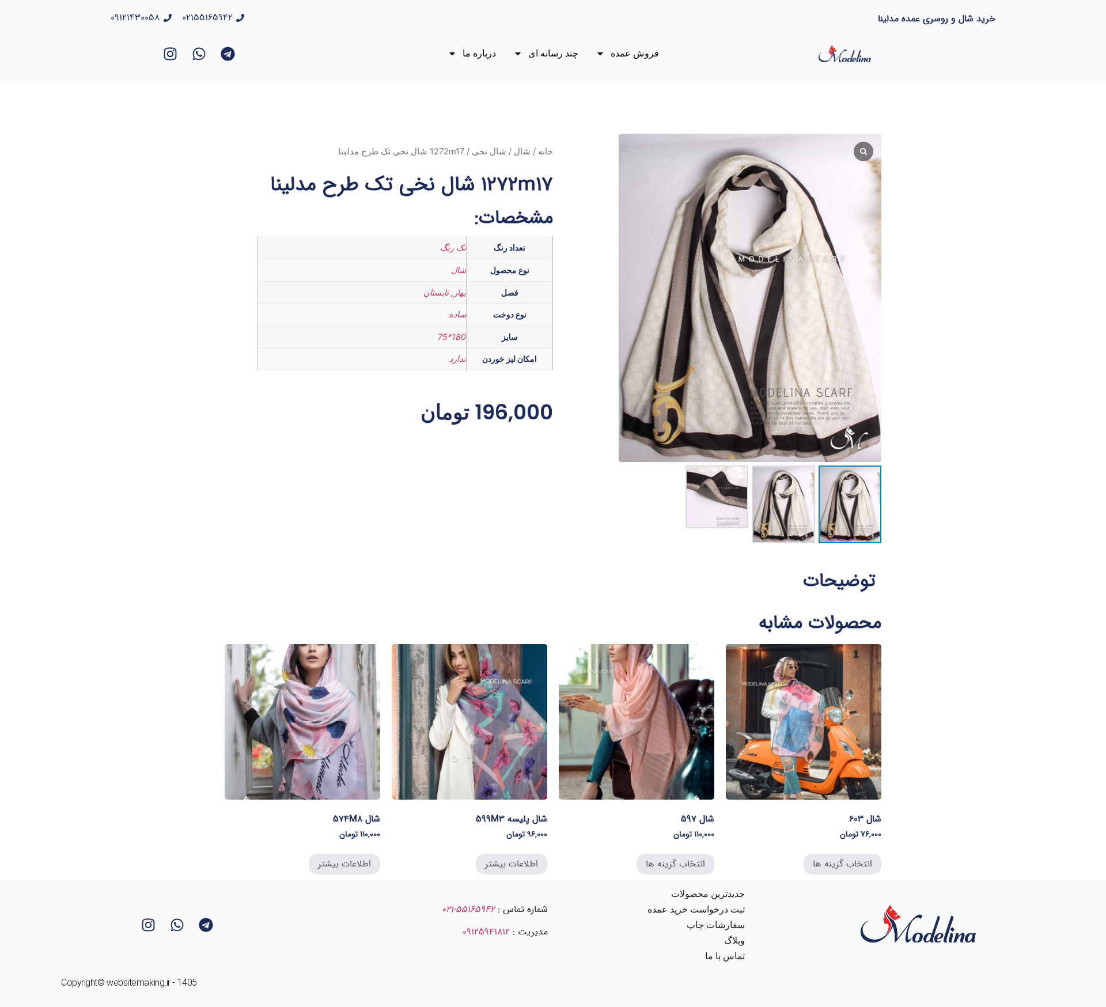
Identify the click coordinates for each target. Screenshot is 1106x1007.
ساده (457, 314)
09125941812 (486, 932)
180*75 (452, 337)
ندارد (457, 359)
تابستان (436, 292)
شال (522, 151)
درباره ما (479, 53)
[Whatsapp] (199, 53)
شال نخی (489, 151)
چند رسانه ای (553, 53)
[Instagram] (170, 53)
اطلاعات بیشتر (511, 864)
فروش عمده (635, 53)
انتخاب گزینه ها (842, 864)
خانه (545, 151)
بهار (459, 292)
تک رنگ (453, 247)
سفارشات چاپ (716, 925)
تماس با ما (725, 956)
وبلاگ (734, 940)
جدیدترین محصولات (708, 893)
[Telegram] (228, 53)
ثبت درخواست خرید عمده (696, 909)
